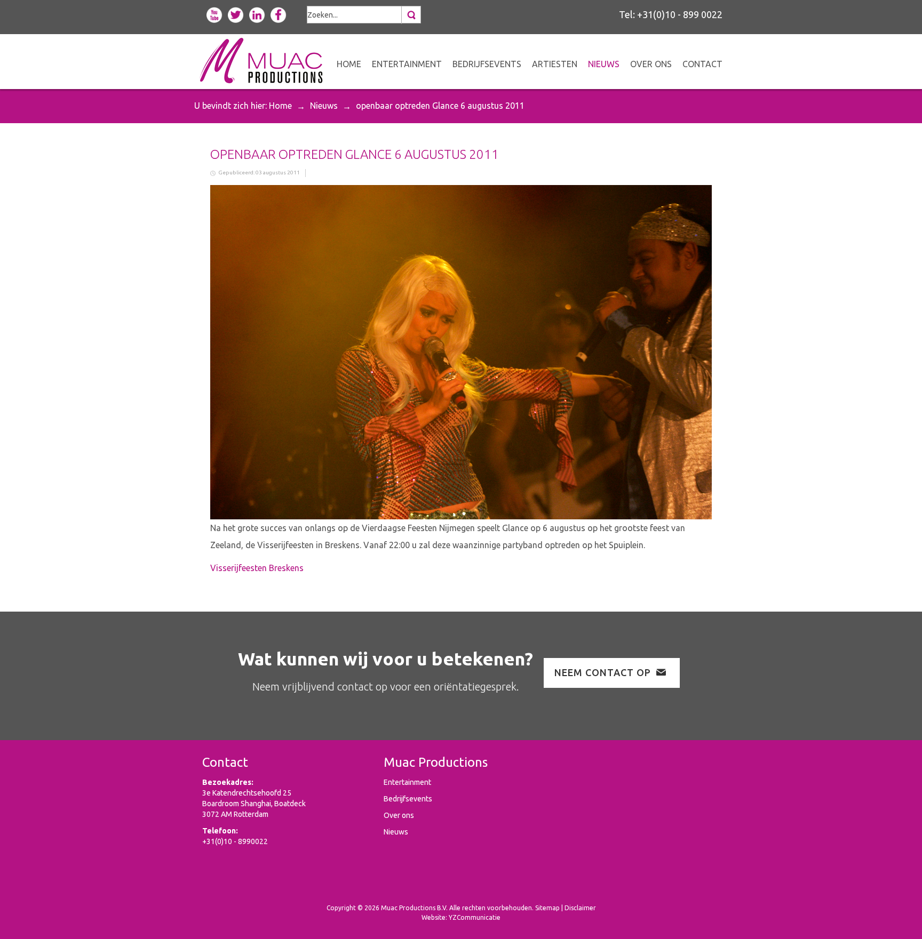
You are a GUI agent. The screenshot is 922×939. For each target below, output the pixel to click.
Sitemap (547, 907)
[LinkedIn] (257, 14)
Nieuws (324, 105)
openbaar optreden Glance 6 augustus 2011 (354, 154)
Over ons (399, 815)
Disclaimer (580, 907)
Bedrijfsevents (408, 798)
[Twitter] (235, 14)
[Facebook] (278, 14)
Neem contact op (602, 672)
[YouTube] (214, 14)
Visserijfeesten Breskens (257, 568)
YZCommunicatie (474, 917)
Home (280, 105)
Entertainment (407, 782)
